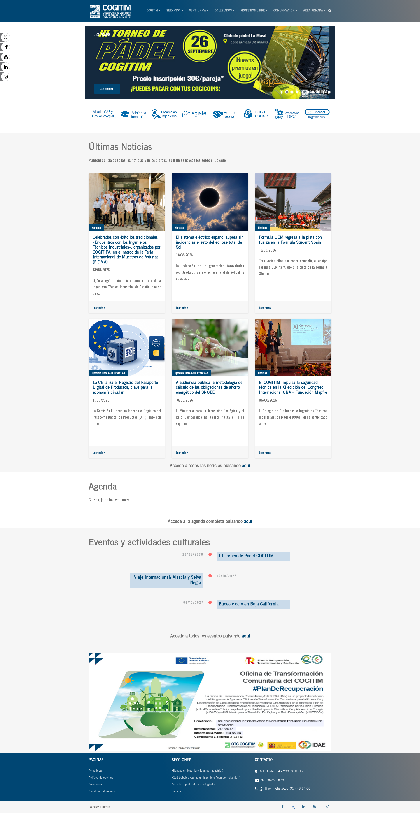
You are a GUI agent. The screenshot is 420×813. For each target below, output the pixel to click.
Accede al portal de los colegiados (194, 784)
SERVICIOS (173, 10)
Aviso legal (96, 771)
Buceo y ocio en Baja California (249, 604)
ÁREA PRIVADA (313, 10)
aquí (246, 466)
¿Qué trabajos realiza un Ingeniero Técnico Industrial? (206, 778)
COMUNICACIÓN (283, 10)
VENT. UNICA (197, 10)
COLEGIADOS (223, 10)
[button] (281, 92)
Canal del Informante (102, 791)
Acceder (107, 88)
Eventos (177, 791)
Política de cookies (101, 778)
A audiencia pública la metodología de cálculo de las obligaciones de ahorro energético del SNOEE (209, 388)
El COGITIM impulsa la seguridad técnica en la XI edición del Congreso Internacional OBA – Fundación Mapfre (293, 388)
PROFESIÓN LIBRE (252, 10)
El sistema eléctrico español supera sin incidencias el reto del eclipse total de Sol (209, 243)
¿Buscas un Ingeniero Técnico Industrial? (198, 771)
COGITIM (152, 10)
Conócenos (95, 784)
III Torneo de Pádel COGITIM (246, 556)
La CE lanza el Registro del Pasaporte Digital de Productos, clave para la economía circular (125, 388)
